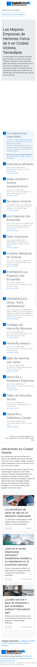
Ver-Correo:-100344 (12, 337)
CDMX (4, 643)
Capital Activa (20, 664)
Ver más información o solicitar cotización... (19, 156)
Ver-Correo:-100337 (12, 195)
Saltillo (26, 643)
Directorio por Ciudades (11, 10)
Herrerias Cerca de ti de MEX (13, 14)
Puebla (32, 641)
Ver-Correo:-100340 (12, 247)
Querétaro (5, 645)
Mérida (19, 643)
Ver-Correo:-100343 (12, 319)
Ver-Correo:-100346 (12, 371)
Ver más (8, 528)
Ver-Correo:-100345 (12, 352)
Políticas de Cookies (16, 658)
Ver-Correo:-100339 (12, 230)
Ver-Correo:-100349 (12, 427)
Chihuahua (12, 643)
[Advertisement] (18, 102)
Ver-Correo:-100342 (12, 288)
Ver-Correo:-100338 (12, 210)
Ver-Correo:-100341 (12, 266)
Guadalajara (24, 641)
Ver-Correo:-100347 (12, 389)
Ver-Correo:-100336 (12, 173)
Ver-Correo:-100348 (12, 408)
